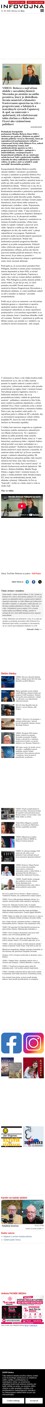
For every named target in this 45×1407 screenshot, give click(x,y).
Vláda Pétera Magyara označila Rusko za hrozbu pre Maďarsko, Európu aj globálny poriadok (27, 825)
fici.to (26, 1325)
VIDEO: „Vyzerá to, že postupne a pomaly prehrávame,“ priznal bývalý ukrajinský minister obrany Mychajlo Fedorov (28, 722)
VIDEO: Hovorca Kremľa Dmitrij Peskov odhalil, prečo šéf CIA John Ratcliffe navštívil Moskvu (28, 679)
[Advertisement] (22, 36)
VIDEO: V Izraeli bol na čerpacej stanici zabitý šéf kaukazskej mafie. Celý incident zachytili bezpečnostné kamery (20, 967)
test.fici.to (33, 1325)
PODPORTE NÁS (16, 2)
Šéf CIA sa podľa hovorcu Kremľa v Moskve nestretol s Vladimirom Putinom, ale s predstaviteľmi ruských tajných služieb (21, 895)
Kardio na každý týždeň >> (35, 1229)
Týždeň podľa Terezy (12, 1240)
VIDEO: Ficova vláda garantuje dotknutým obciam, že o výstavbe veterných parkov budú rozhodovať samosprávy (20, 900)
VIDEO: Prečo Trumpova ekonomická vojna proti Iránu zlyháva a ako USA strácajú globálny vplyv (20, 933)
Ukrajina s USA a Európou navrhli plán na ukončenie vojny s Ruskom (22, 956)
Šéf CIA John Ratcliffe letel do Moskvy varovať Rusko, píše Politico (27, 707)
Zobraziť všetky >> (34, 629)
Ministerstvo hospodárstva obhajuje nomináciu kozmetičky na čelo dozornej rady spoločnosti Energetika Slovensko (22, 950)
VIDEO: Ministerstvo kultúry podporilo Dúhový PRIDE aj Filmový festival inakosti (26, 839)
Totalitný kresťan (10, 1226)
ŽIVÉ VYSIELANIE (35, 2)
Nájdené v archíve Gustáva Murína (17, 1237)
